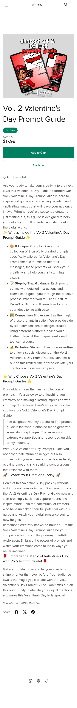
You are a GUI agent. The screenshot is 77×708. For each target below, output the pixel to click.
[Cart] (73, 5)
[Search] (65, 4)
